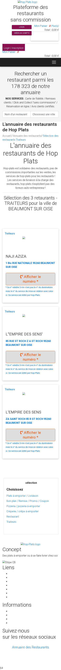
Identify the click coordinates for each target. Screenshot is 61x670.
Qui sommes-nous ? (20, 581)
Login (21, 27)
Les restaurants (18, 577)
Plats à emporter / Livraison (22, 495)
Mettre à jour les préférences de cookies (32, 622)
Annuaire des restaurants (27, 135)
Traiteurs (11, 521)
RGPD (12, 615)
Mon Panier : (46, 25)
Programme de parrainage (24, 593)
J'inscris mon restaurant (44, 36)
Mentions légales (18, 619)
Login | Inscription (14, 48)
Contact (13, 597)
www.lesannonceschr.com (38, 661)
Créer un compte (21, 33)
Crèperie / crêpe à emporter (23, 511)
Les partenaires (18, 585)
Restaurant (13, 516)
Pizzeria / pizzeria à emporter (23, 506)
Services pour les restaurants (25, 589)
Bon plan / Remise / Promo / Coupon (28, 501)
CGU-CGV (14, 611)
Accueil (6, 135)
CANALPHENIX (30, 657)
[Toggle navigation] (54, 62)
